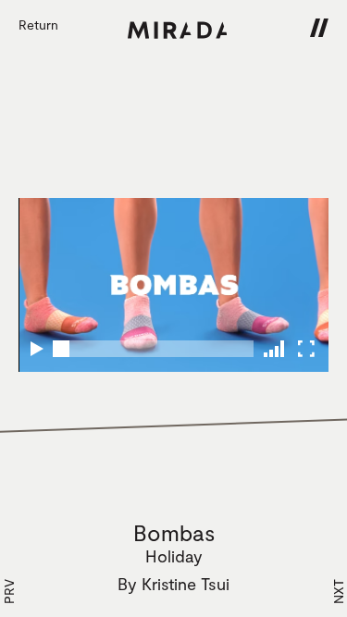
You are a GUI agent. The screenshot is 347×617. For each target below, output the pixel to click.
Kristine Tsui (185, 584)
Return (38, 24)
